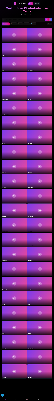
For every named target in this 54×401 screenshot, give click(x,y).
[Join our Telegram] (2, 395)
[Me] (48, 399)
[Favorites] (16, 399)
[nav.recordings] (38, 399)
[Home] (5, 399)
